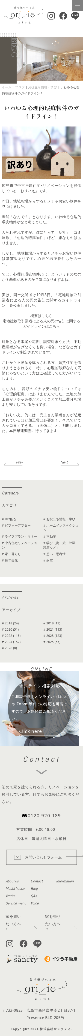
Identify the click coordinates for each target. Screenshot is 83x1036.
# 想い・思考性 (54, 554)
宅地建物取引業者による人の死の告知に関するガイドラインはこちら (41, 323)
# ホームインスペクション (61, 527)
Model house (15, 888)
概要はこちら (41, 315)
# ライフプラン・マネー (19, 536)
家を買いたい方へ (13, 920)
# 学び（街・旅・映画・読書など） (61, 545)
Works (10, 896)
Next (64, 462)
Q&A (34, 896)
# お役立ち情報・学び (59, 519)
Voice (35, 903)
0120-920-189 (44, 815)
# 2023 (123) (52, 635)
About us (12, 881)
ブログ (19, 87)
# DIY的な (9, 519)
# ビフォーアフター (16, 525)
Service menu (16, 903)
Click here (30, 731)
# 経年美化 (10, 560)
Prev (19, 462)
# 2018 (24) (10, 623)
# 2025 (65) (51, 642)
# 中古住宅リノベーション (19, 545)
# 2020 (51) (10, 629)
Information (65, 881)
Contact (37, 881)
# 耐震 (48, 560)
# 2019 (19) (51, 623)
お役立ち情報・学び (42, 87)
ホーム (6, 87)
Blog (34, 888)
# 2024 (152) (11, 642)
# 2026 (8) (9, 648)
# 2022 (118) (11, 635)
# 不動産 (49, 536)
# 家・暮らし (11, 554)
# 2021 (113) (52, 629)
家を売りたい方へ (53, 920)
